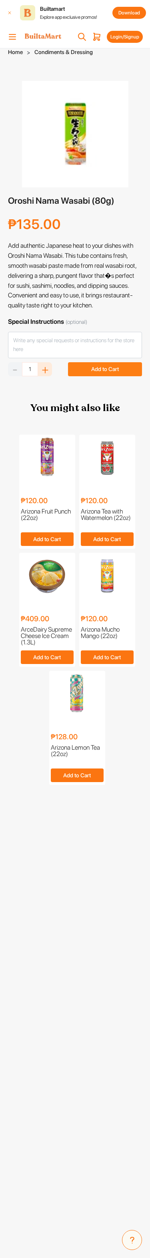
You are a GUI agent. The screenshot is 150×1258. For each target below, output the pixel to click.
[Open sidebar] (12, 37)
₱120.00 (34, 501)
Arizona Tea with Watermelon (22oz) (106, 515)
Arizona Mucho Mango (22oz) (100, 633)
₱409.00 (35, 619)
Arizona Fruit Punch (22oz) (46, 515)
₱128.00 (64, 737)
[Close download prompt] (9, 12)
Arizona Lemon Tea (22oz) (75, 751)
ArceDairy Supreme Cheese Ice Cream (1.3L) (46, 636)
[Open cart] (97, 37)
